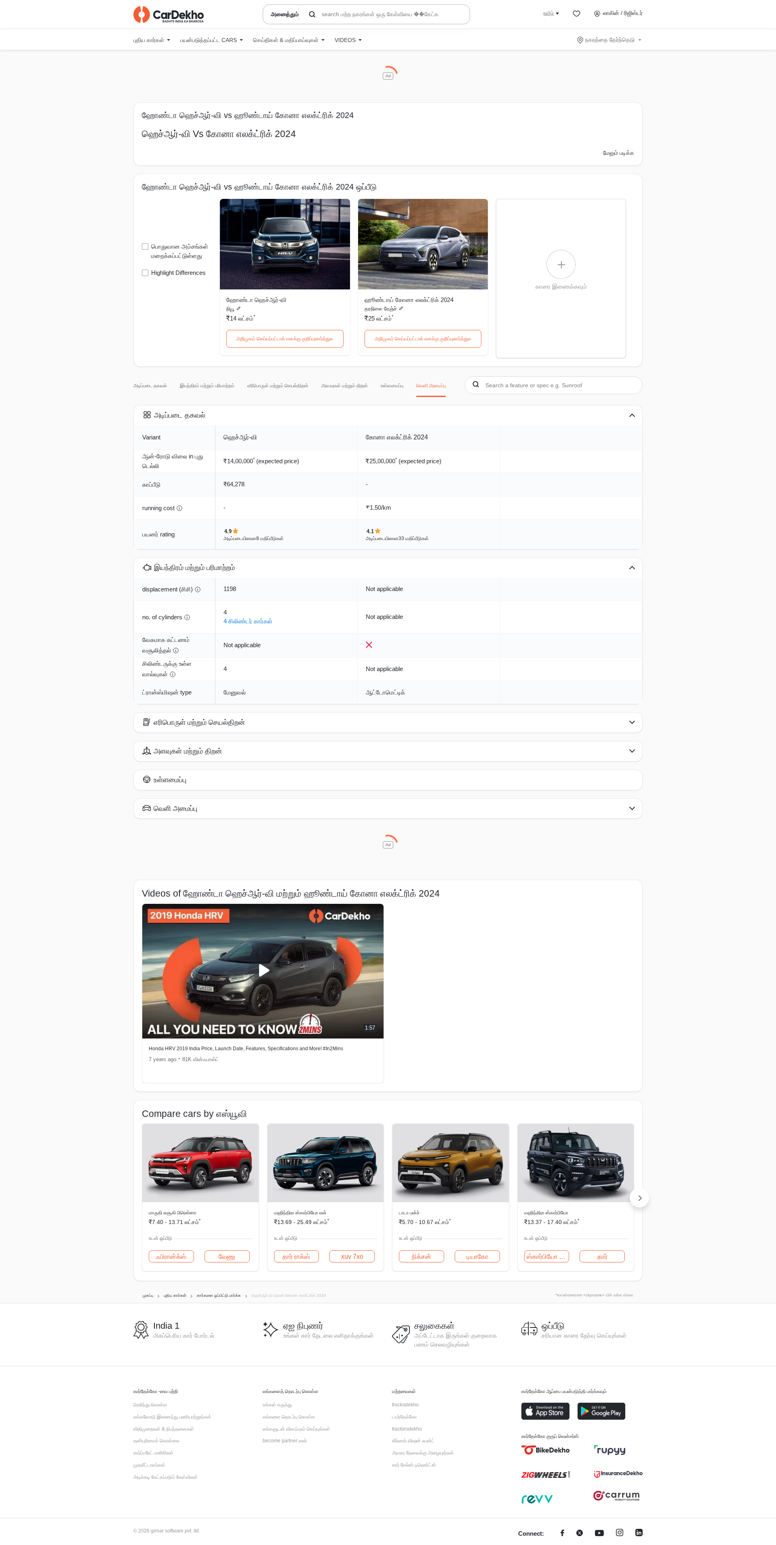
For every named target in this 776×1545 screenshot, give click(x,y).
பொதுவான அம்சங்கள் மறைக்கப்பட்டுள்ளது (179, 251)
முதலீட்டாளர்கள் (149, 1465)
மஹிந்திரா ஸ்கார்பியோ (546, 1213)
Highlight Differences (178, 272)
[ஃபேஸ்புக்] (562, 1534)
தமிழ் (548, 13)
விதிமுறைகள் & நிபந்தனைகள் (163, 1429)
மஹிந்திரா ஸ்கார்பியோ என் (300, 1213)
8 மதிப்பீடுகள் (270, 538)
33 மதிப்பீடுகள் (414, 538)
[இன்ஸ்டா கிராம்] (619, 1534)
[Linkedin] (639, 1534)
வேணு (227, 1256)
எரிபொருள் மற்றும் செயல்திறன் (277, 385)
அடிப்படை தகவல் (150, 385)
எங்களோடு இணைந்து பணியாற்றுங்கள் (172, 1417)
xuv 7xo (352, 1256)
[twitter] (579, 1534)
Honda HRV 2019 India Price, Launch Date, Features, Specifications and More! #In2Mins (246, 1048)
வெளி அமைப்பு (431, 385)
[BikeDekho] (545, 1450)
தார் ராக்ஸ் (296, 1256)
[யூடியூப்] (599, 1534)
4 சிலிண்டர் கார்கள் (248, 621)
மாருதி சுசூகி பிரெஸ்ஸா (172, 1213)
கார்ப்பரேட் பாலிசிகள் (153, 1453)
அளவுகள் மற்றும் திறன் (344, 385)
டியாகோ (477, 1256)
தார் (602, 1256)
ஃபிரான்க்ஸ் (171, 1256)
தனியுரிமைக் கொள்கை (156, 1441)
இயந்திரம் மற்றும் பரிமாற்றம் (207, 385)
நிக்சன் (421, 1256)
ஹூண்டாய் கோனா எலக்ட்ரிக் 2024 (409, 299)
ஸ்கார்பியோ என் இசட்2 (548, 1256)
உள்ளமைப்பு (392, 385)
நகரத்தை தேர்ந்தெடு (610, 39)
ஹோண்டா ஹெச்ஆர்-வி (256, 299)
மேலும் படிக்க (618, 153)
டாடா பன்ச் (409, 1213)
